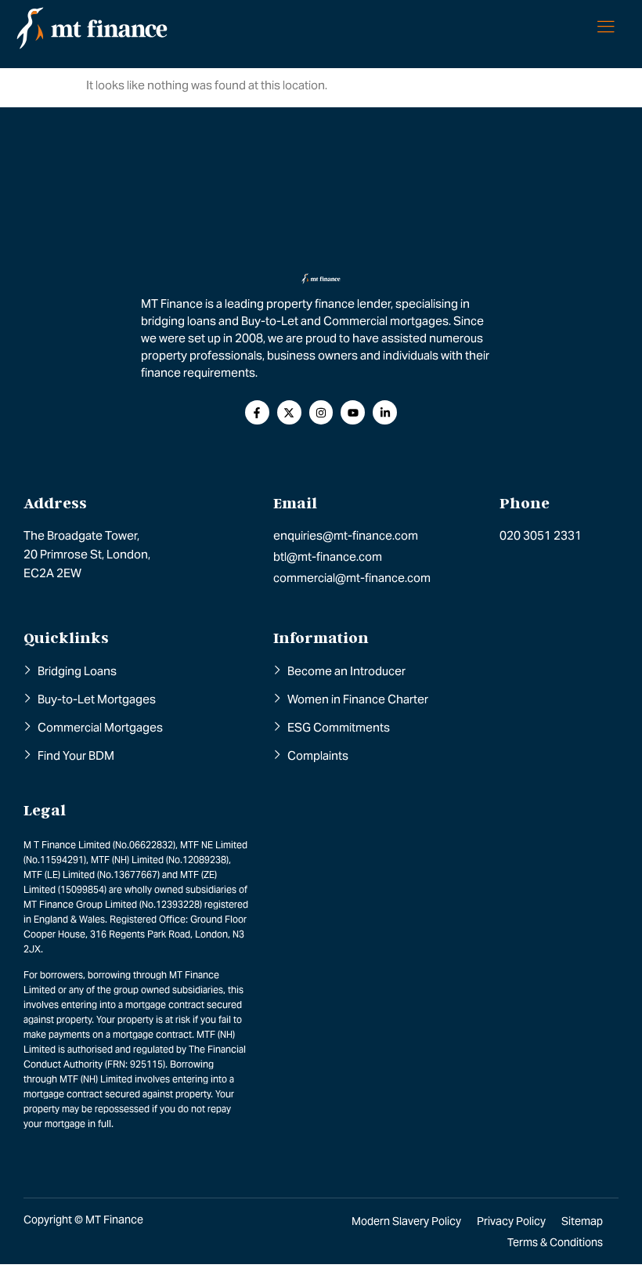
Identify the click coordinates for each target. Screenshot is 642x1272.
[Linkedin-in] (385, 412)
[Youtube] (353, 412)
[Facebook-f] (257, 412)
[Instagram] (321, 412)
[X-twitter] (289, 412)
